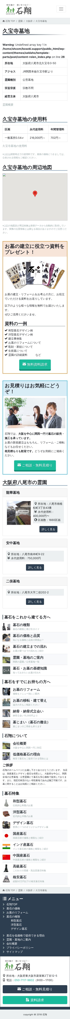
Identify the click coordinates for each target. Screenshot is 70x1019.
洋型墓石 (16, 924)
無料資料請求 (37, 364)
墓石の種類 (13, 916)
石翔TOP (11, 904)
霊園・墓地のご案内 (18, 939)
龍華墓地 (13, 492)
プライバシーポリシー (20, 947)
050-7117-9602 (24, 980)
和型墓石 (16, 920)
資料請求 (37, 1000)
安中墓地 (13, 543)
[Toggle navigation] (61, 9)
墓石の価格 (13, 908)
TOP (10, 21)
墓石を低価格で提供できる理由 (25, 935)
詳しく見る (48, 529)
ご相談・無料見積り (37, 465)
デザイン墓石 (19, 928)
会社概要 (11, 943)
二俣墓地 (13, 581)
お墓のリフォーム (17, 912)
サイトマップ (14, 951)
